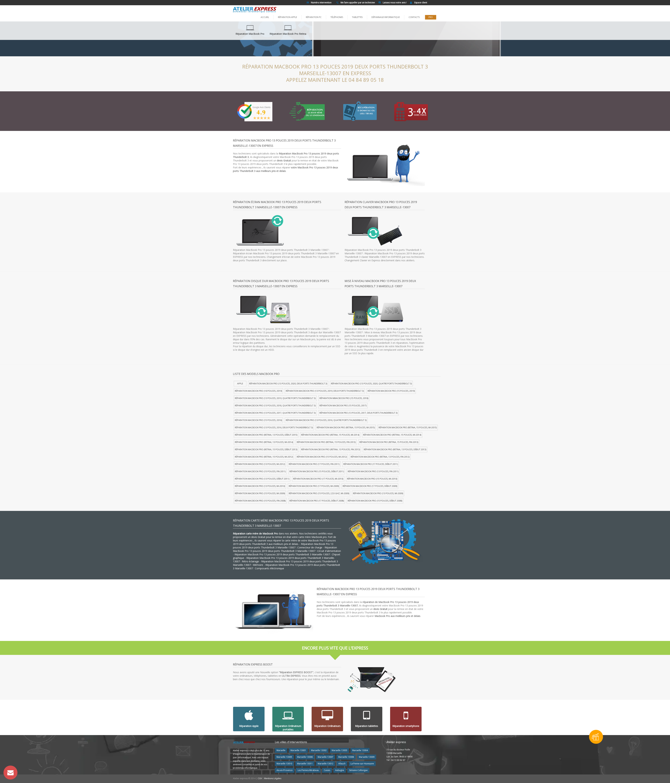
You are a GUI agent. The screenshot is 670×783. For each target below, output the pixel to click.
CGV (260, 778)
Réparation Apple (287, 17)
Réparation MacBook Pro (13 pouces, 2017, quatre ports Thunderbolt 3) (275, 412)
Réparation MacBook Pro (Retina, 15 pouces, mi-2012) (264, 456)
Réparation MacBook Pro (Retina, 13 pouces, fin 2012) (380, 456)
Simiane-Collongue (358, 770)
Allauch (341, 763)
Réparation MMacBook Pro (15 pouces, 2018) (343, 398)
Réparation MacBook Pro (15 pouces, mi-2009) (260, 493)
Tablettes (357, 17)
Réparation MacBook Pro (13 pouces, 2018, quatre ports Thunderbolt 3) (275, 405)
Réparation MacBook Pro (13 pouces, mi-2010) (260, 486)
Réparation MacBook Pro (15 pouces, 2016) (258, 420)
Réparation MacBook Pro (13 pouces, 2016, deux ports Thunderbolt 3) (274, 427)
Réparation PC (314, 17)
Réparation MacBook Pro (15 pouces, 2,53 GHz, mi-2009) (319, 493)
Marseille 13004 (360, 750)
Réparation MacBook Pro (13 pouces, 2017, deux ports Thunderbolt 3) (358, 412)
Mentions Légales (272, 778)
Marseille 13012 (325, 763)
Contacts (414, 17)
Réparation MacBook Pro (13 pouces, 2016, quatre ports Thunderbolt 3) (326, 420)
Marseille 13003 (339, 750)
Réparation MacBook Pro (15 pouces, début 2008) (375, 500)
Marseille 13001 (298, 750)
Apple (240, 383)
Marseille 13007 (325, 756)
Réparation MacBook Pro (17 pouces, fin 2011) (314, 464)
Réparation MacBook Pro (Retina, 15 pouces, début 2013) (266, 449)
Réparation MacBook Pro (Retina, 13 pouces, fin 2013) (330, 449)
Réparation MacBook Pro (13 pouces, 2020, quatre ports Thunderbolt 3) (371, 383)
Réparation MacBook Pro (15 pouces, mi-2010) (372, 478)
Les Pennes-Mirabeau (308, 770)
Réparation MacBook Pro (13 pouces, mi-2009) (378, 493)
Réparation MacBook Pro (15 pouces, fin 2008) (260, 500)
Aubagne (339, 770)
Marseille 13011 (305, 763)
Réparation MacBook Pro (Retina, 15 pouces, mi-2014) (330, 434)
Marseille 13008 (346, 756)
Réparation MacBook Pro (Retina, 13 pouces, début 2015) (266, 434)
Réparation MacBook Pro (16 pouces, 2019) (258, 390)
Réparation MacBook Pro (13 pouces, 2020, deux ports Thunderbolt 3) (288, 383)
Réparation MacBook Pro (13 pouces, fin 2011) (373, 471)
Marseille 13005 (284, 756)
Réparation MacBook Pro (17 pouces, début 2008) (316, 500)
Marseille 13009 (366, 756)
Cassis (327, 770)
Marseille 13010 (284, 763)
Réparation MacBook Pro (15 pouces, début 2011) (316, 471)
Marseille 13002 (319, 750)
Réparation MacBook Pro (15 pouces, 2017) (343, 405)
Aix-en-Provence (285, 770)
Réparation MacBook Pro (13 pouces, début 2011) (262, 478)
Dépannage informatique (385, 17)
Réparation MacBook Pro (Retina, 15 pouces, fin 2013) (326, 442)
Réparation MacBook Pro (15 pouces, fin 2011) (260, 471)
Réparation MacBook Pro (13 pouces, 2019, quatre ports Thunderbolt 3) (275, 398)
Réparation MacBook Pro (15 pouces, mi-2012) (322, 456)
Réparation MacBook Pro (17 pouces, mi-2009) (314, 486)
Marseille (281, 750)
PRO (431, 17)
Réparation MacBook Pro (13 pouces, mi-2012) (260, 464)
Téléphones (336, 17)
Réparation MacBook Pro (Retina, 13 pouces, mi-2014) (264, 442)
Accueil (265, 17)
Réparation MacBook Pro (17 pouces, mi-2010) (318, 478)
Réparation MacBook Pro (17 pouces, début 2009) (370, 486)
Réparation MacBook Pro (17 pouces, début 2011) (370, 464)
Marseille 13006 (305, 756)
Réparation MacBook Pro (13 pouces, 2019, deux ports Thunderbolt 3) (325, 390)
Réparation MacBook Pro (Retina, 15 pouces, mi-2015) (346, 427)
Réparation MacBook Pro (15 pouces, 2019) (391, 390)
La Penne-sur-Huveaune (362, 763)
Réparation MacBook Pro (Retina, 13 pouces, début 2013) (395, 449)
